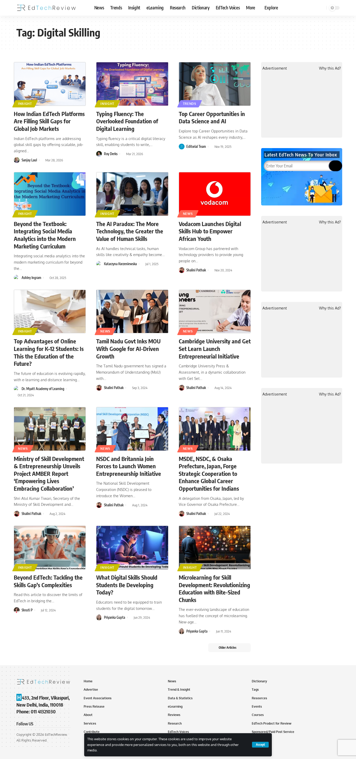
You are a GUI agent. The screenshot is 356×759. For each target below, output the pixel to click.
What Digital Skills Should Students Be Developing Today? (126, 585)
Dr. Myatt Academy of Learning (43, 389)
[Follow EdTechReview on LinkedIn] (66, 723)
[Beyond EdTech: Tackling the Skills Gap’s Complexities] (49, 547)
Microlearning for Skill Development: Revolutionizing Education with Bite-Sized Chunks (214, 588)
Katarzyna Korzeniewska (120, 264)
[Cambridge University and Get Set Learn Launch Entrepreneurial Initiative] (214, 311)
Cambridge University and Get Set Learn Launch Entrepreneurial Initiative (215, 348)
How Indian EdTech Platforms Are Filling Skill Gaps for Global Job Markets (49, 121)
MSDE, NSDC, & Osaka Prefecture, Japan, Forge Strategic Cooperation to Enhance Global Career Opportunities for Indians (209, 473)
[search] (322, 7)
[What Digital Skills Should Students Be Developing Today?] (132, 547)
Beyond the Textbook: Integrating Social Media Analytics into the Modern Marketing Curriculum (45, 235)
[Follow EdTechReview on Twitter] (47, 723)
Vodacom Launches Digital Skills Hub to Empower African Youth (210, 231)
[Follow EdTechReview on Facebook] (41, 723)
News (188, 214)
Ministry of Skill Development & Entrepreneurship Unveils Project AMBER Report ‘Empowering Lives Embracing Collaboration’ (49, 473)
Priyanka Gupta (114, 617)
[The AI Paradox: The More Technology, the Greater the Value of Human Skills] (132, 194)
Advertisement (274, 68)
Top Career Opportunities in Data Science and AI (212, 117)
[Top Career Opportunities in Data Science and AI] (214, 84)
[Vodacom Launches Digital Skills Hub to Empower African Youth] (214, 194)
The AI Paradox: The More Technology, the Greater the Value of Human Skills (129, 231)
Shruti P (27, 610)
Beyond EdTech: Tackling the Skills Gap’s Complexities (48, 581)
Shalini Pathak (196, 270)
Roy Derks (111, 154)
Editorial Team (196, 146)
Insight (25, 104)
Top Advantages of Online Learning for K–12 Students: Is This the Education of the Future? (49, 352)
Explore (271, 7)
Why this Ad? (330, 68)
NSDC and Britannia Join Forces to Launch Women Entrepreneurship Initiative (128, 466)
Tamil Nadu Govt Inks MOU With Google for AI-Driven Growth (128, 348)
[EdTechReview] (46, 8)
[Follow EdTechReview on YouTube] (54, 723)
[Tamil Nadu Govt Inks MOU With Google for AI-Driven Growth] (132, 311)
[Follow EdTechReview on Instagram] (60, 723)
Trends (189, 104)
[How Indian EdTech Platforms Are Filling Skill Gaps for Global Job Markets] (49, 84)
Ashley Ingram (31, 278)
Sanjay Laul (29, 160)
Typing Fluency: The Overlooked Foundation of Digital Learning (127, 121)
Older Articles (227, 647)
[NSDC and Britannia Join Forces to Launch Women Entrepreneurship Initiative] (132, 429)
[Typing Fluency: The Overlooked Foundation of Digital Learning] (132, 84)
